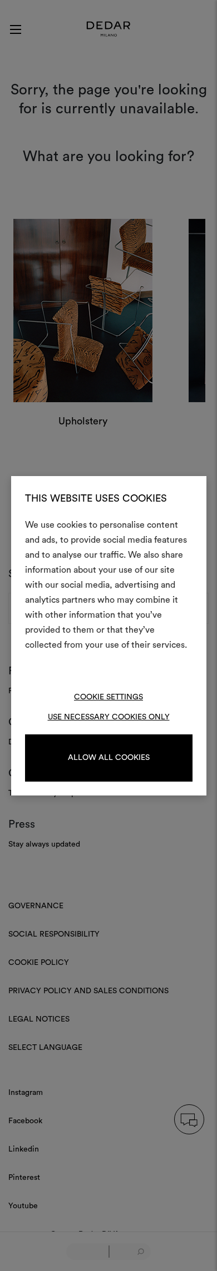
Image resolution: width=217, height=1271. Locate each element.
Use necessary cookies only (109, 717)
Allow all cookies (109, 758)
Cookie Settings (108, 697)
